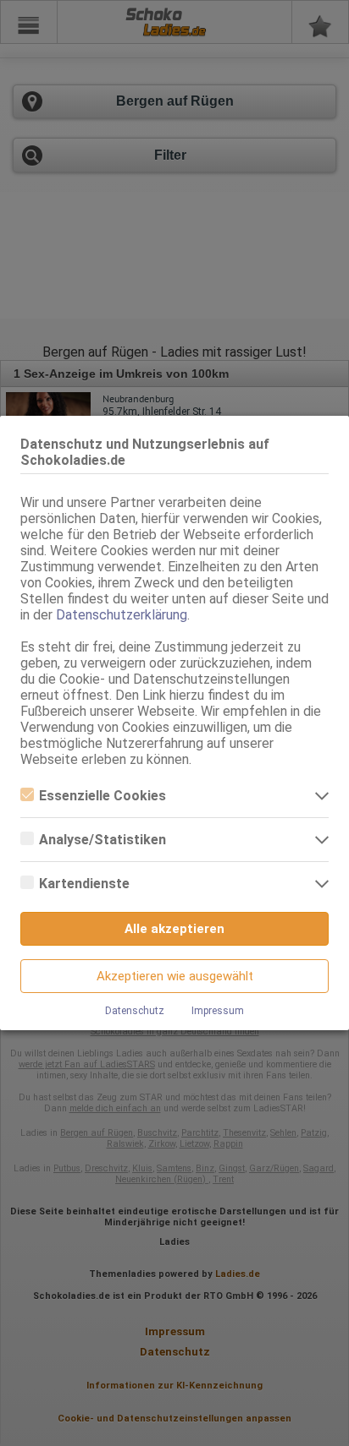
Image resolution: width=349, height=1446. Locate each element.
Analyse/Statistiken (102, 840)
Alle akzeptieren (174, 928)
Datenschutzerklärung (121, 615)
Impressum (217, 1011)
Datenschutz (134, 1011)
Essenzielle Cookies (102, 796)
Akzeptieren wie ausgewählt (175, 976)
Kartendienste (84, 884)
